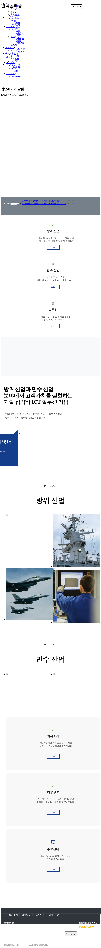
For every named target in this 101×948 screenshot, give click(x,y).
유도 (18, 31)
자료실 (14, 61)
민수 (13, 36)
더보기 (53, 247)
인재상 (14, 50)
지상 (18, 23)
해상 (18, 25)
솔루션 (14, 45)
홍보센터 (9, 53)
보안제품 (20, 39)
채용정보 (9, 48)
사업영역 (9, 17)
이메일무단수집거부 (32, 915)
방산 (13, 20)
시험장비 (20, 34)
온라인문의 (17, 76)
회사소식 (15, 56)
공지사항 (15, 59)
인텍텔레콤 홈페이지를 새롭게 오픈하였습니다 (44, 201)
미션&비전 (16, 9)
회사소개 (9, 3)
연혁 (13, 12)
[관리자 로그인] (53, 915)
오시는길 (15, 14)
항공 (18, 28)
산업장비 (20, 42)
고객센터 (10, 73)
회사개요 (15, 6)
